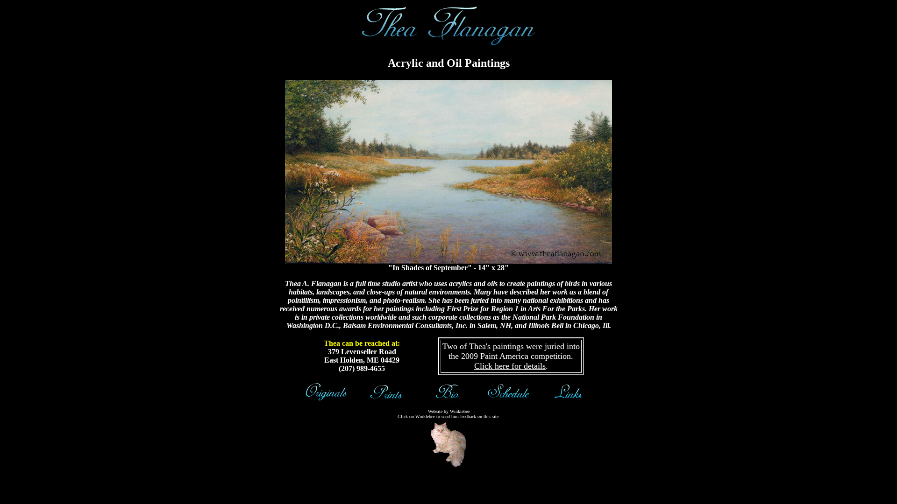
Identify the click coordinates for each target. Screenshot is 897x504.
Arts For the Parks (556, 309)
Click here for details (510, 366)
